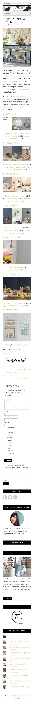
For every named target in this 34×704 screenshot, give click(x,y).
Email (6, 417)
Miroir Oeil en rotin (11, 133)
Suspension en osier (14, 267)
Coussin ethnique (13, 199)
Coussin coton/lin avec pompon (15, 196)
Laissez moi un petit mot (24, 369)
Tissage (7, 345)
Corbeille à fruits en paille (15, 306)
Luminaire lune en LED (15, 270)
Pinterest (15, 497)
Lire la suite (7, 598)
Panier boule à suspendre (13, 228)
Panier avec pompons (14, 170)
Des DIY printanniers (23, 378)
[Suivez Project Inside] (17, 617)
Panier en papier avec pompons (15, 164)
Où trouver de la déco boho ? (14, 20)
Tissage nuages (22, 345)
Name (6, 412)
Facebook (5, 497)
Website (7, 422)
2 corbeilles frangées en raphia (14, 303)
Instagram (10, 497)
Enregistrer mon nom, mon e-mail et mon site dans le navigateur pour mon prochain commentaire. (10, 441)
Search (6, 484)
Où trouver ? (23, 25)
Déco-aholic (15, 25)
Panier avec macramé (13, 167)
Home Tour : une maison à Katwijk (20, 686)
